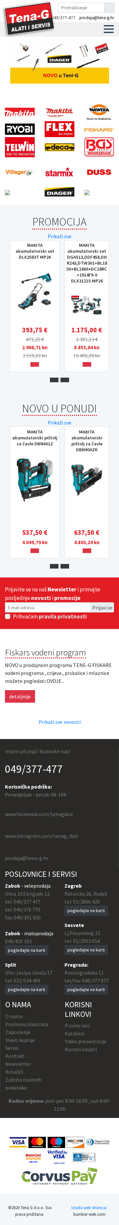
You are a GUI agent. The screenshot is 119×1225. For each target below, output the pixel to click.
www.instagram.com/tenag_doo (41, 836)
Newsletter (18, 1063)
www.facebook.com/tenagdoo (39, 814)
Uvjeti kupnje (20, 1040)
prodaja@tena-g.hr (96, 17)
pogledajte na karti (26, 950)
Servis (12, 1048)
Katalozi (74, 1033)
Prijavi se (102, 607)
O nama (14, 1016)
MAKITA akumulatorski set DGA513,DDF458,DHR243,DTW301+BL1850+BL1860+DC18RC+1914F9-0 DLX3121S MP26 (86, 263)
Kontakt (14, 1056)
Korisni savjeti (81, 1049)
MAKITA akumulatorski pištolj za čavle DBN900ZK (86, 441)
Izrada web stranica (88, 1207)
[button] (109, 29)
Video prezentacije (85, 1041)
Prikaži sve (59, 236)
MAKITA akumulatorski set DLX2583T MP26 (35, 251)
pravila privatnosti (63, 616)
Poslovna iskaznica (26, 1024)
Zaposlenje (17, 1032)
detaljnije (20, 696)
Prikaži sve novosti (60, 722)
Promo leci (77, 1025)
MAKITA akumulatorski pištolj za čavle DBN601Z (35, 438)
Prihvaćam (50, 616)
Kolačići (14, 1071)
